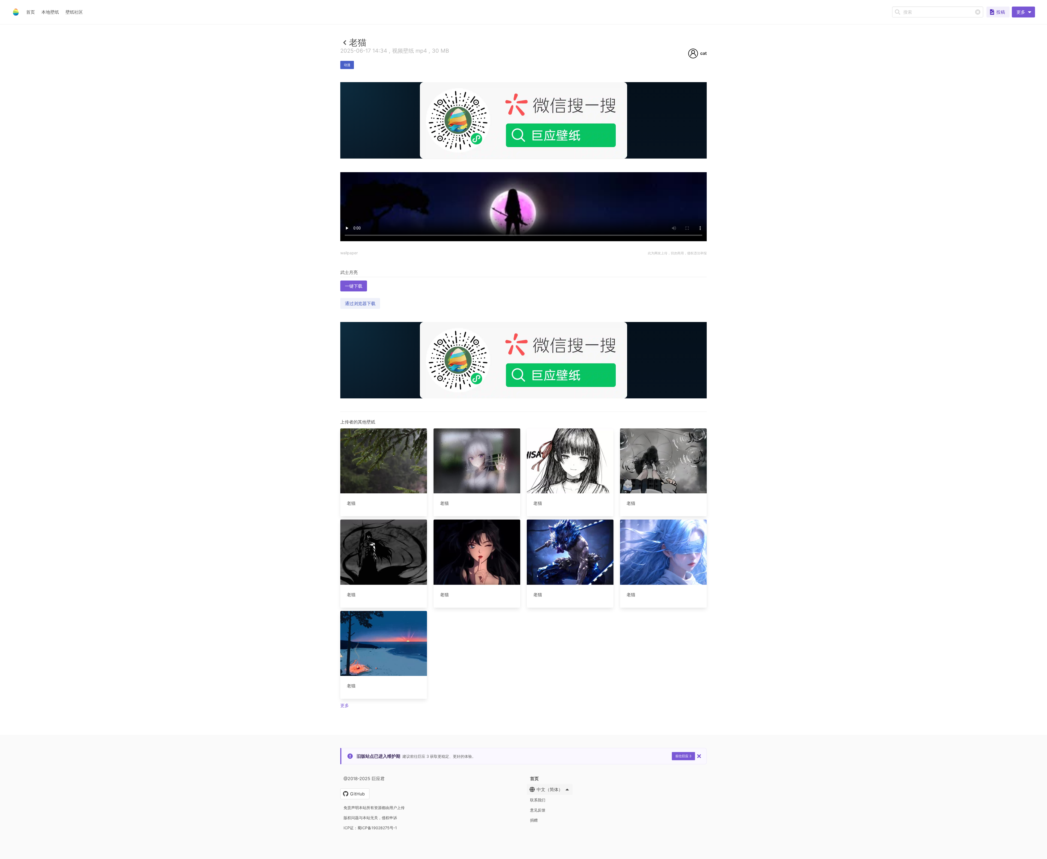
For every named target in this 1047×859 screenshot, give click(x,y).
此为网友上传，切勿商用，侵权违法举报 (677, 253)
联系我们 (537, 800)
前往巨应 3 (683, 756)
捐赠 (534, 820)
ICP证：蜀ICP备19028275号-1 (370, 827)
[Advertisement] (523, 198)
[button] (1023, 12)
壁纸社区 (74, 12)
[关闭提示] (699, 756)
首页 (30, 12)
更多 (344, 705)
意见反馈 (537, 810)
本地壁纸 (50, 12)
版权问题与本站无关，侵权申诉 (370, 817)
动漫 (347, 65)
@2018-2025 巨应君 (364, 778)
